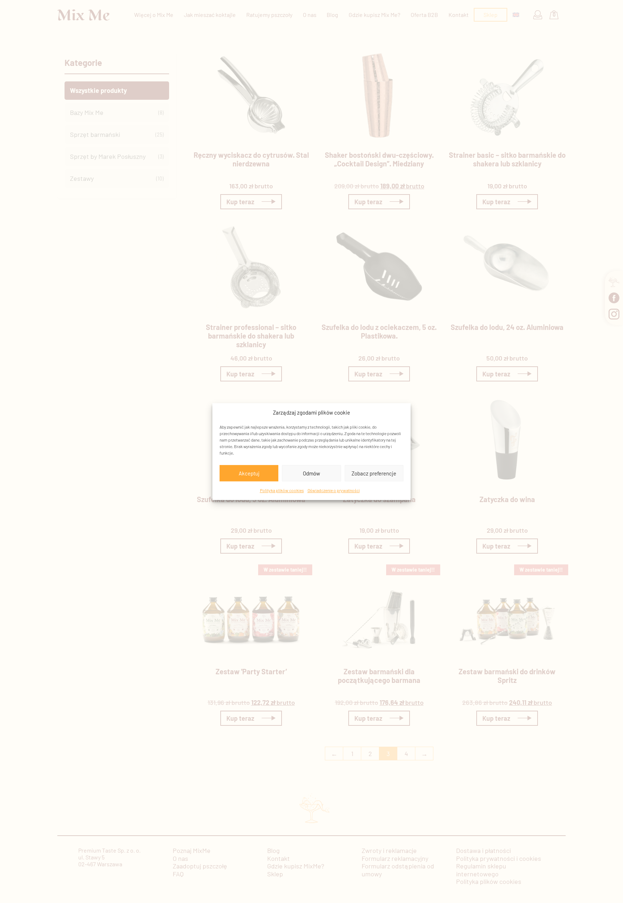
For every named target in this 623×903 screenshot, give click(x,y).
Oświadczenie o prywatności (334, 490)
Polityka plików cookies (282, 490)
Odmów (311, 473)
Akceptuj (249, 473)
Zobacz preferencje (374, 473)
